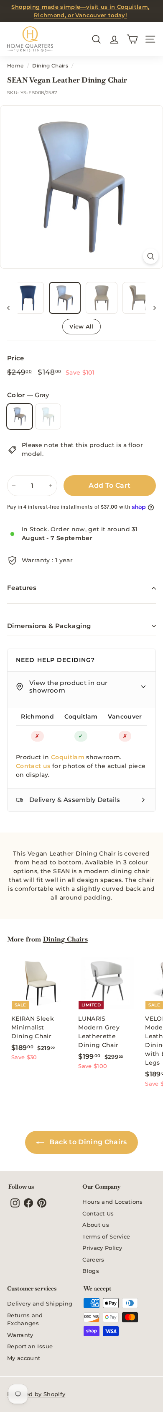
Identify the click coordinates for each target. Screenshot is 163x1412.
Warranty (20, 1335)
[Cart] (132, 39)
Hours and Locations (112, 1201)
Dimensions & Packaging (49, 626)
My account (24, 1358)
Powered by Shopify (36, 1394)
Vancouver (125, 716)
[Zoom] (150, 256)
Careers (93, 1259)
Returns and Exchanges (25, 1319)
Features (21, 588)
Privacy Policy (102, 1247)
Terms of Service (106, 1236)
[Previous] (12, 307)
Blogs (90, 1270)
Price (15, 358)
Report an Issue (30, 1346)
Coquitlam (81, 716)
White (48, 416)
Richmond (37, 716)
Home (15, 65)
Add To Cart (109, 485)
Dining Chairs (50, 65)
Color (28, 395)
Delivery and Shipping (39, 1303)
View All (81, 326)
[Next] (150, 307)
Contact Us (98, 1213)
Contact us (33, 766)
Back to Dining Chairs (87, 1142)
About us (95, 1224)
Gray (19, 416)
